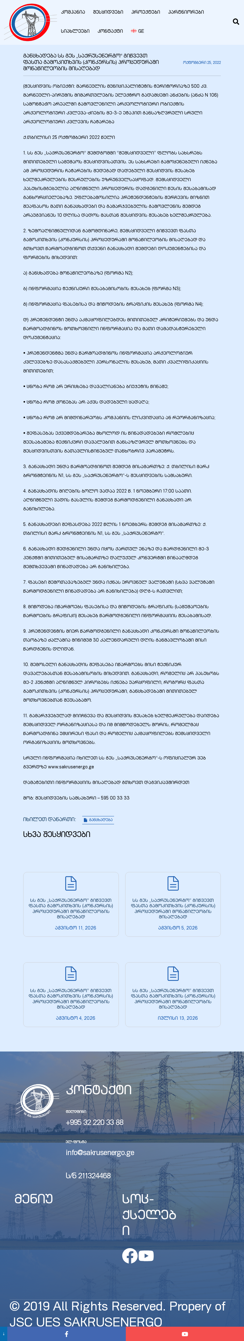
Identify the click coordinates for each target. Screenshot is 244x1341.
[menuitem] (137, 31)
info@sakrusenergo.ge (100, 1153)
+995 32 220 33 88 (94, 1123)
